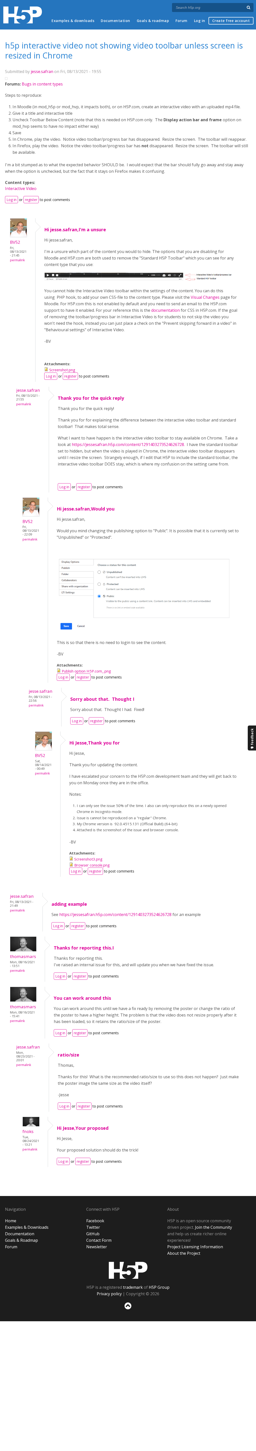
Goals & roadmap (153, 20)
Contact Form (99, 1240)
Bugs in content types (42, 84)
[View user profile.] (18, 235)
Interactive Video (20, 188)
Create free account (231, 20)
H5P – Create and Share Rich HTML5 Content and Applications (22, 14)
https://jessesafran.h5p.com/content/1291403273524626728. (129, 444)
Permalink (17, 260)
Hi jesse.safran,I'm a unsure (75, 229)
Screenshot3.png (88, 859)
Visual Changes (205, 297)
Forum (182, 20)
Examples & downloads (73, 20)
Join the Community (213, 1227)
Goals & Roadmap (21, 1240)
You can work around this (82, 998)
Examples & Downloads (26, 1227)
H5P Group (159, 1287)
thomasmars (23, 956)
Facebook (95, 1221)
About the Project (183, 1253)
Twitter (93, 1227)
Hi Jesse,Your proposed (82, 1128)
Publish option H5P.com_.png (86, 671)
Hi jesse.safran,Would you (85, 509)
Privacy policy (109, 1293)
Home (10, 1221)
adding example (69, 904)
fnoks (28, 1131)
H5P (128, 1270)
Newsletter (96, 1247)
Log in (199, 20)
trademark (133, 1287)
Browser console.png (92, 865)
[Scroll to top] (128, 1310)
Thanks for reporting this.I (84, 948)
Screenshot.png (62, 369)
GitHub (93, 1233)
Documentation (115, 20)
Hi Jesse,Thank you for (94, 743)
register (31, 199)
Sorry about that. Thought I (102, 699)
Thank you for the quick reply (91, 398)
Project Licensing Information (195, 1247)
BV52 (15, 242)
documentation (166, 310)
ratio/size (68, 1055)
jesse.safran (42, 71)
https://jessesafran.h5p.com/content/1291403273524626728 (115, 914)
